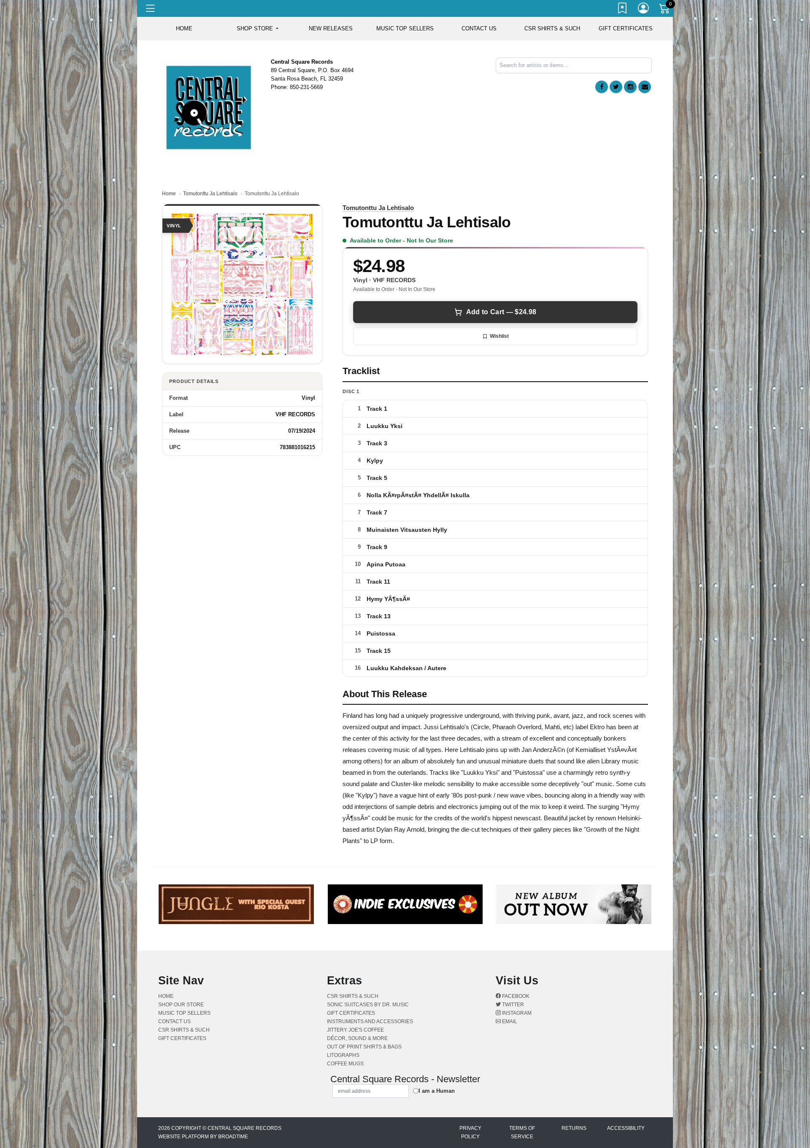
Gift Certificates (626, 28)
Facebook (515, 996)
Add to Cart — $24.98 (501, 311)
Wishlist (499, 336)
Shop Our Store (181, 1005)
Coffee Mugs (345, 1064)
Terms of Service (522, 1132)
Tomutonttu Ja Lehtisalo (210, 194)
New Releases (331, 28)
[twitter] (616, 87)
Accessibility (626, 1128)
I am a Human (436, 1091)
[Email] (644, 87)
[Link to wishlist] (623, 9)
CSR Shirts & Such (552, 28)
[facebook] (601, 87)
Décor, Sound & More (357, 1038)
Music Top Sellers (405, 28)
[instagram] (630, 87)
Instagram (516, 1013)
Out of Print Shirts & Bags (364, 1047)
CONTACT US (479, 28)
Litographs (343, 1055)
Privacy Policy (470, 1132)
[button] (257, 28)
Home (169, 194)
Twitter (512, 1005)
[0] (665, 10)
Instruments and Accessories (370, 1021)
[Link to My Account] (644, 9)
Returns (574, 1128)
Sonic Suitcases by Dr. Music (368, 1005)
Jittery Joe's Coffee (355, 1030)
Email (509, 1021)
